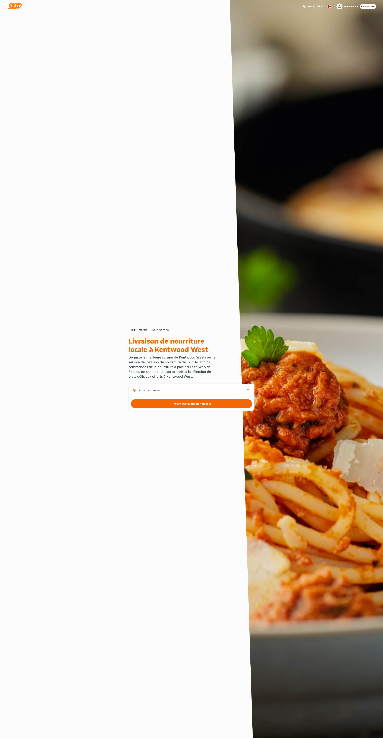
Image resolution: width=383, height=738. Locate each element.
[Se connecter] (339, 6)
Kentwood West (160, 329)
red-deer (143, 329)
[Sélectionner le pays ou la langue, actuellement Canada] (329, 6)
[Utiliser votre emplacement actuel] (248, 390)
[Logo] (16, 6)
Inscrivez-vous (368, 6)
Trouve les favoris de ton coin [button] (191, 404)
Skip (133, 329)
